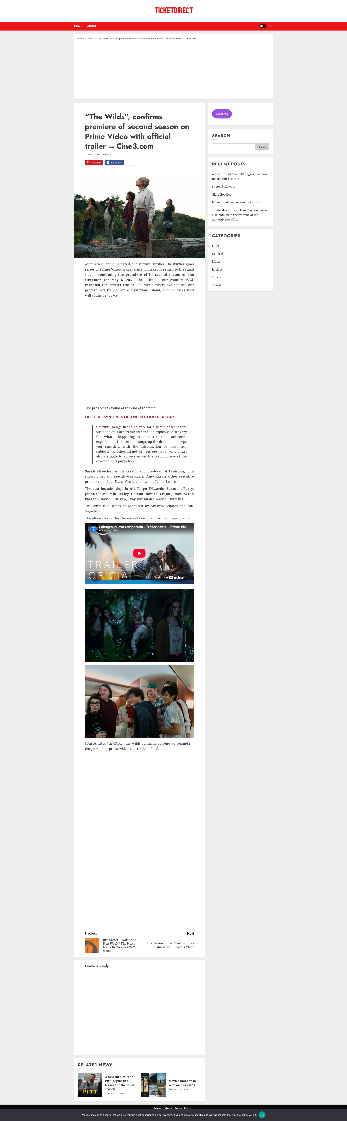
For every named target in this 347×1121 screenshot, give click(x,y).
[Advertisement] (173, 69)
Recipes (217, 270)
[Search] (270, 26)
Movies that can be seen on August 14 (183, 1083)
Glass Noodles (221, 195)
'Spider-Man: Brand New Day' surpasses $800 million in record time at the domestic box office (239, 215)
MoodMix (222, 114)
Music (216, 262)
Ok (262, 1114)
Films (215, 246)
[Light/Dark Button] (263, 26)
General (217, 254)
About (92, 26)
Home (78, 26)
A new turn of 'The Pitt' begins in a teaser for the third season (119, 1083)
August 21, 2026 (116, 1093)
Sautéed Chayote (223, 187)
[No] (342, 1115)
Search (221, 135)
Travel (216, 285)
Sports (216, 277)
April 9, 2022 (93, 155)
